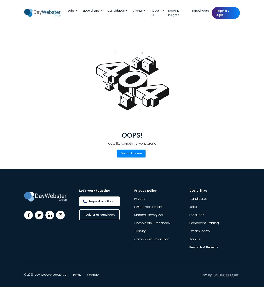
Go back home (131, 153)
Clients (138, 10)
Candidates (116, 10)
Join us (194, 239)
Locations (196, 215)
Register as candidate (99, 215)
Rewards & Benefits (203, 247)
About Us (155, 12)
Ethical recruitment (148, 207)
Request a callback (102, 201)
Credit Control (199, 231)
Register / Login (222, 13)
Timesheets (200, 10)
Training (140, 231)
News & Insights (173, 12)
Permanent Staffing (204, 223)
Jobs (71, 10)
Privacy (139, 198)
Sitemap (93, 275)
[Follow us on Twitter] (39, 215)
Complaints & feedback (152, 223)
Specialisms (91, 10)
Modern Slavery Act (148, 215)
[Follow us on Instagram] (60, 215)
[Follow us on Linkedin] (49, 215)
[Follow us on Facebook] (28, 215)
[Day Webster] (42, 12)
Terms (77, 275)
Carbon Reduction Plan (151, 239)
